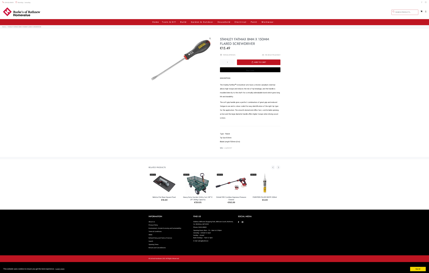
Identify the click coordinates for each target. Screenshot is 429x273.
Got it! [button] (418, 269)
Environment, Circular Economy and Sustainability (165, 228)
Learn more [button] (59, 269)
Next (278, 167)
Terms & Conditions (155, 231)
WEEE (150, 235)
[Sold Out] (231, 183)
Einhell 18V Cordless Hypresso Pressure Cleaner (231, 198)
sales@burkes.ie (203, 241)
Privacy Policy (153, 225)
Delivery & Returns (229, 55)
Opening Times (153, 244)
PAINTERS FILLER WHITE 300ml (265, 197)
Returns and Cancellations (157, 248)
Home (4, 27)
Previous (273, 167)
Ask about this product (272, 55)
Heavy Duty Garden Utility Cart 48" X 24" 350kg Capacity (197, 198)
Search (151, 241)
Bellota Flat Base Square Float (164, 197)
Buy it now (250, 70)
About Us (152, 222)
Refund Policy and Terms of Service (160, 238)
